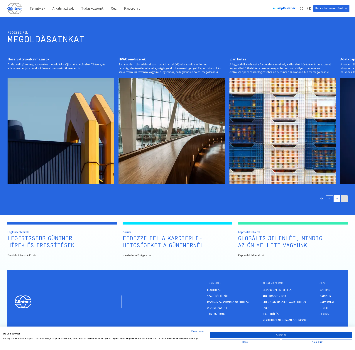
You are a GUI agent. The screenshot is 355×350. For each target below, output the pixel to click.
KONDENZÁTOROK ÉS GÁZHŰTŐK (228, 302)
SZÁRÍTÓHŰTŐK (217, 296)
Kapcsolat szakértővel (329, 8)
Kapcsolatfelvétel (249, 255)
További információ (19, 255)
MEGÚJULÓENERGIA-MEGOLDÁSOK (285, 320)
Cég (114, 8)
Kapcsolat (132, 8)
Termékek (37, 8)
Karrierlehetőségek (135, 255)
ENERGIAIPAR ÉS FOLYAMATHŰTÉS (284, 302)
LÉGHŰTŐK (214, 290)
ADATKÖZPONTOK (274, 296)
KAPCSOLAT (327, 302)
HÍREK (324, 308)
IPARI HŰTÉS (271, 314)
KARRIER (325, 296)
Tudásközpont (92, 8)
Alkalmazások (63, 8)
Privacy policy (197, 331)
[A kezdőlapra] (15, 8)
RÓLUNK (325, 290)
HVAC (266, 308)
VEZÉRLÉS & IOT (217, 308)
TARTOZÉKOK (216, 314)
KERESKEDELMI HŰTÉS (277, 290)
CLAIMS (324, 314)
